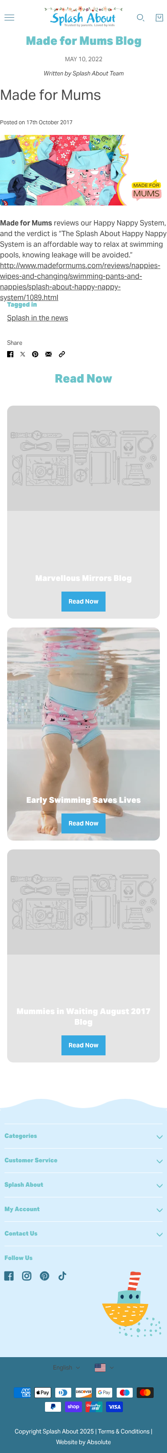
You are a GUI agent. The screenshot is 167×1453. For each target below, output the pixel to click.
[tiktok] (62, 1275)
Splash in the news (37, 318)
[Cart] (159, 18)
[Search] (141, 18)
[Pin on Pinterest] (35, 354)
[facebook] (9, 1275)
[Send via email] (48, 354)
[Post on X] (23, 354)
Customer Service (30, 1160)
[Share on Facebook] (10, 354)
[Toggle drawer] (9, 17)
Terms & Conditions (124, 1431)
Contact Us (20, 1233)
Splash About (23, 1184)
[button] (62, 354)
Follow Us (18, 1258)
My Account (22, 1209)
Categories (20, 1136)
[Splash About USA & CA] (83, 17)
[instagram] (27, 1275)
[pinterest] (45, 1275)
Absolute (99, 1442)
